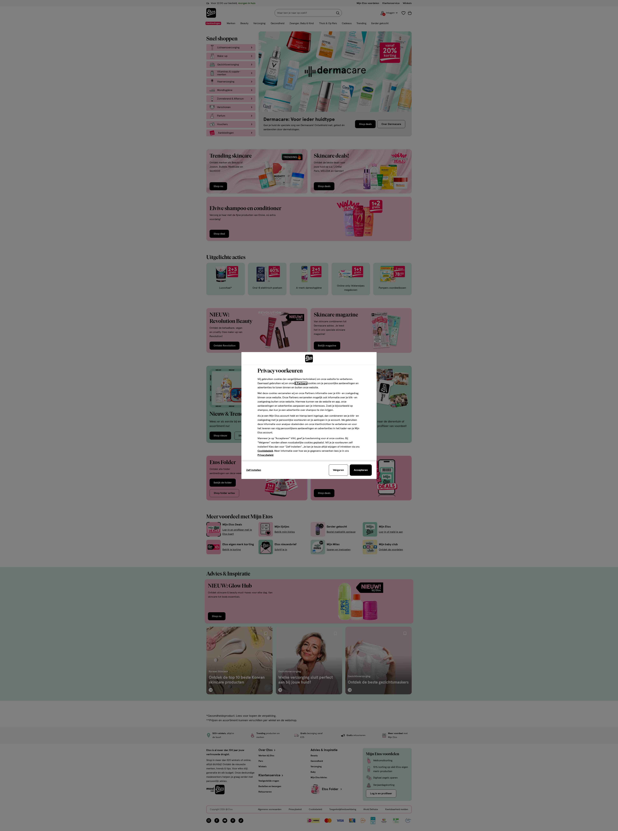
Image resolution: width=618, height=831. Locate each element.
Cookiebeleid (265, 451)
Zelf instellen (253, 470)
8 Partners (301, 383)
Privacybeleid (265, 455)
